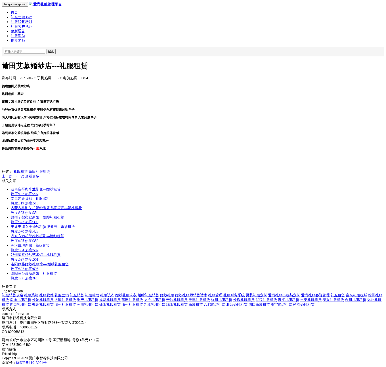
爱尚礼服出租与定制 (284, 295)
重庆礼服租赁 (87, 300)
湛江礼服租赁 (288, 300)
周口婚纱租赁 (259, 304)
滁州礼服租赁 (65, 304)
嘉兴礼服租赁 (356, 295)
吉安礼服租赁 (311, 300)
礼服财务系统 (234, 295)
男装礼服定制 (256, 295)
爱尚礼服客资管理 (315, 295)
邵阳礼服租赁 (110, 304)
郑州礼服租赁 (43, 304)
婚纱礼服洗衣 (126, 295)
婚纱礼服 (167, 295)
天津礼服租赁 (199, 300)
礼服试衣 (107, 295)
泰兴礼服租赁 (333, 300)
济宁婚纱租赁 (281, 304)
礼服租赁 (338, 295)
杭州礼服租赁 (221, 300)
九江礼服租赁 (155, 304)
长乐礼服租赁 (244, 300)
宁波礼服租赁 (177, 300)
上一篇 (7, 176)
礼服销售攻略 (12, 295)
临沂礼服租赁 (154, 300)
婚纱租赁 (196, 304)
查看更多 (32, 176)
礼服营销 (62, 295)
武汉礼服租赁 (266, 300)
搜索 (51, 51)
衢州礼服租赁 (132, 304)
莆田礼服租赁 (132, 300)
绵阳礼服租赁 (177, 304)
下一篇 (18, 176)
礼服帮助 (92, 295)
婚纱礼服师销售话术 (191, 295)
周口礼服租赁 (20, 304)
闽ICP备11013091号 (31, 363)
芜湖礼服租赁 (87, 304)
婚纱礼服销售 (148, 295)
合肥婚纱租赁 (214, 304)
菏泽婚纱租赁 (304, 304)
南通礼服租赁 (20, 300)
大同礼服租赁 (65, 300)
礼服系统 (31, 295)
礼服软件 (46, 295)
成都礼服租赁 (110, 300)
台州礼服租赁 (355, 300)
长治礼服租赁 (43, 300)
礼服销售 (77, 295)
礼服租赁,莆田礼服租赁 (31, 171)
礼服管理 (215, 295)
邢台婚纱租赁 (237, 304)
